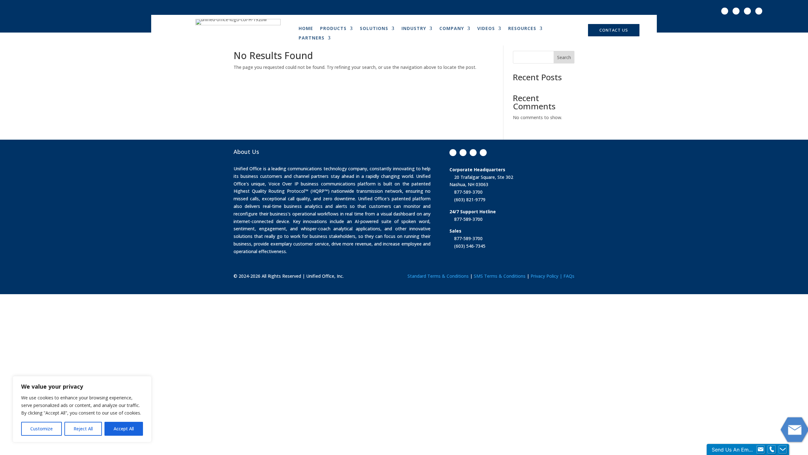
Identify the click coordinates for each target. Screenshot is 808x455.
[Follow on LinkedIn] (758, 11)
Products (333, 28)
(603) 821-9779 (469, 200)
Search (564, 57)
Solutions (374, 28)
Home (306, 28)
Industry (413, 28)
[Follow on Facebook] (724, 11)
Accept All (124, 429)
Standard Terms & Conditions (438, 276)
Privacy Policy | (547, 276)
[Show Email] (761, 449)
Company (451, 28)
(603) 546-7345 (469, 246)
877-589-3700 (468, 192)
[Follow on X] (736, 11)
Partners (311, 38)
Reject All (83, 429)
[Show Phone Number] (772, 449)
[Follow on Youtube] (747, 11)
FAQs (568, 276)
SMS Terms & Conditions (500, 276)
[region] (82, 409)
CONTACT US (613, 30)
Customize (41, 429)
